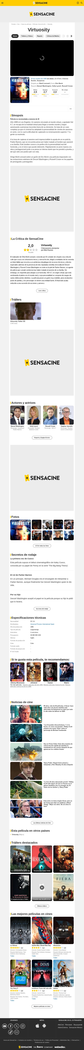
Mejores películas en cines (42, 1006)
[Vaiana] (63, 973)
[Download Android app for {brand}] (45, 1025)
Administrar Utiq (65, 1040)
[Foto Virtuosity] (20, 530)
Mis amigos (65, 89)
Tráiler (12, 956)
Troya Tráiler (63, 871)
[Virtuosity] (19, 90)
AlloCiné (61, 1025)
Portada (13, 24)
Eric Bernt (59, 83)
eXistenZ (34, 683)
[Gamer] (50, 671)
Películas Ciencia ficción (39, 24)
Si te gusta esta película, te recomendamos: (40, 659)
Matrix (66, 683)
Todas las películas (26, 24)
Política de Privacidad (51, 1040)
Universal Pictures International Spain (42, 624)
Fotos (15, 516)
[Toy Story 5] (20, 973)
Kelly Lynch (56, 86)
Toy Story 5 (14, 988)
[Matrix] (67, 671)
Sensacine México (75, 1027)
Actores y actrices (23, 402)
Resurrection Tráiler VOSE (42, 871)
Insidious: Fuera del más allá (42, 988)
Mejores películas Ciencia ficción (54, 685)
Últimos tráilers (42, 906)
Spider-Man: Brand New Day (41, 945)
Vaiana (55, 988)
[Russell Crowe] (50, 415)
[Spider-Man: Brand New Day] (42, 930)
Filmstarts (68, 1025)
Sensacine (55, 89)
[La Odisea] (20, 930)
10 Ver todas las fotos (42, 546)
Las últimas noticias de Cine (42, 823)
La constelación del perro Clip (20, 871)
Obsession (56, 945)
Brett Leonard (44, 83)
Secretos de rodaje (23, 554)
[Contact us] (17, 1032)
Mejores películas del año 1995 (33, 685)
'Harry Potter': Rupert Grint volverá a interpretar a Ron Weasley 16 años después (58, 763)
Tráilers (16, 299)
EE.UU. (32, 621)
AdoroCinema (63, 1027)
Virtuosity (18, 834)
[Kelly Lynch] (34, 415)
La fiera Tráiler (63, 899)
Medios (35, 89)
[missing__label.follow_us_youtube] (5, 1026)
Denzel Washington (44, 86)
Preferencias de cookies (42, 1042)
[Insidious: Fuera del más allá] (42, 973)
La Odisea (13, 945)
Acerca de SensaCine (10, 1040)
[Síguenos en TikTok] (11, 1032)
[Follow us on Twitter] (17, 1026)
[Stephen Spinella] (67, 415)
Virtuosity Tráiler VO (17, 321)
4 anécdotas (34, 632)
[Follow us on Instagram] (23, 1026)
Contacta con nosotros (25, 1040)
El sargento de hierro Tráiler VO (20, 899)
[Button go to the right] (71, 36)
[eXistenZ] (34, 671)
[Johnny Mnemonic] (17, 671)
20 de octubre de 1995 (39, 78)
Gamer (50, 683)
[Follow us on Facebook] (11, 1026)
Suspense (40, 80)
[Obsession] (63, 930)
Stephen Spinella (66, 426)
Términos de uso (39, 1040)
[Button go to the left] (67, 36)
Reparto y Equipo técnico (42, 437)
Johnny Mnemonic (17, 683)
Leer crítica (42, 290)
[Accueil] (40, 3)
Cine (18, 24)
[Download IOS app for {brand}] (38, 1025)
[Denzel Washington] (17, 415)
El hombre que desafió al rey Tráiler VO (42, 899)
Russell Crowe (67, 86)
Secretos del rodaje (42, 609)
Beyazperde (78, 1025)
